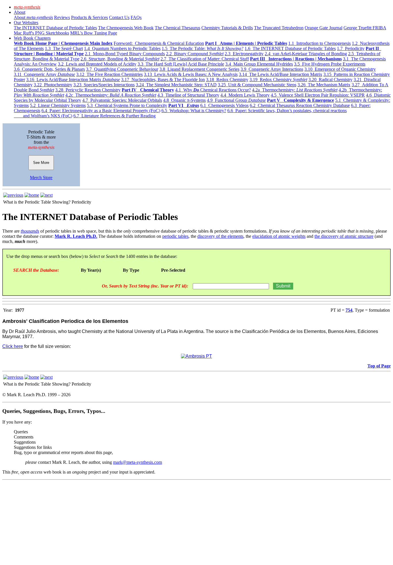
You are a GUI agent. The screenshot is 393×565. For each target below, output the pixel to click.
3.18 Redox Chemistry (227, 79)
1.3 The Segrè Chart (64, 48)
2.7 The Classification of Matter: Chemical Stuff (205, 58)
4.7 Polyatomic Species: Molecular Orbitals (122, 100)
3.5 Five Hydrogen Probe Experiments (329, 64)
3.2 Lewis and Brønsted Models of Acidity (97, 64)
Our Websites (26, 22)
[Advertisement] (175, 522)
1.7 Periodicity (351, 48)
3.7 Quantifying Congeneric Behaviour (122, 69)
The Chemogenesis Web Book (126, 27)
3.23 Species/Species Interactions (104, 84)
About (19, 12)
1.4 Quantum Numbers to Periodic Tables (122, 48)
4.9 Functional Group (236, 100)
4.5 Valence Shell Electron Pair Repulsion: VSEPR (318, 95)
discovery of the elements (220, 236)
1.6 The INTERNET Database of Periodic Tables (290, 48)
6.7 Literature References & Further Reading (114, 115)
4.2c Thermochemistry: (110, 95)
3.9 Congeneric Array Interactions (272, 69)
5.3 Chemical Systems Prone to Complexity (127, 105)
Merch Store (41, 177)
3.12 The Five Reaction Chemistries (109, 74)
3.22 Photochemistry (53, 84)
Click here (12, 346)
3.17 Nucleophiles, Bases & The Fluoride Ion (163, 79)
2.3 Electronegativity (244, 53)
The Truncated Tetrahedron (279, 27)
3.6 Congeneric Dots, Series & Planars (49, 69)
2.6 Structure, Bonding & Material (120, 58)
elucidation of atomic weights (279, 236)
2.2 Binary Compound (195, 53)
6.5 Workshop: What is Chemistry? (193, 110)
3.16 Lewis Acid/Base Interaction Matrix (73, 79)
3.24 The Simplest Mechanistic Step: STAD (176, 84)
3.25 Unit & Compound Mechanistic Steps (257, 84)
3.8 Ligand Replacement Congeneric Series (199, 69)
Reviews (62, 17)
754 (349, 310)
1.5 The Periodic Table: (202, 48)
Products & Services (89, 17)
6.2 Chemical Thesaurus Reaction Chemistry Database (300, 105)
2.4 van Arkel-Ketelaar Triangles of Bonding (306, 53)
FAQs (136, 17)
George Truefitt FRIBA (365, 27)
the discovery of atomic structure (343, 236)
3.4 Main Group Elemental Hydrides (259, 64)
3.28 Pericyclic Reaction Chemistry (88, 89)
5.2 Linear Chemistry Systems (58, 105)
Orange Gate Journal (323, 27)
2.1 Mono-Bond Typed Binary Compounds (125, 53)
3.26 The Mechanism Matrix (323, 84)
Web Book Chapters (32, 38)
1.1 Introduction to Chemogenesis (319, 43)
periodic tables (175, 236)
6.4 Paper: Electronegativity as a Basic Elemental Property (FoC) (100, 110)
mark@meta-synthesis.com (137, 462)
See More (41, 162)
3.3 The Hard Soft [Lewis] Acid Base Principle (181, 64)
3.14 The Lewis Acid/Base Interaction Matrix (280, 74)
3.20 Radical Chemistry (330, 79)
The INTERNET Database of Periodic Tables (55, 27)
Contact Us (119, 17)
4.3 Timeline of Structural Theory (188, 95)
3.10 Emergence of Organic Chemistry (340, 69)
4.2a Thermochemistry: (294, 89)
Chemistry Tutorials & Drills (227, 27)
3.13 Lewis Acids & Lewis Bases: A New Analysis (191, 74)
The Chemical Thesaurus (177, 27)
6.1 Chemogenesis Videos (224, 105)
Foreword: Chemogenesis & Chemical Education (159, 43)
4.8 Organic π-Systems (184, 100)
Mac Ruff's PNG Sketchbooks (41, 32)
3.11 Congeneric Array (44, 74)
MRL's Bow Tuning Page (93, 32)
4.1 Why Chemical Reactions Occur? (213, 89)
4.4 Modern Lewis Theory (245, 95)
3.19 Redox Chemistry (278, 79)
